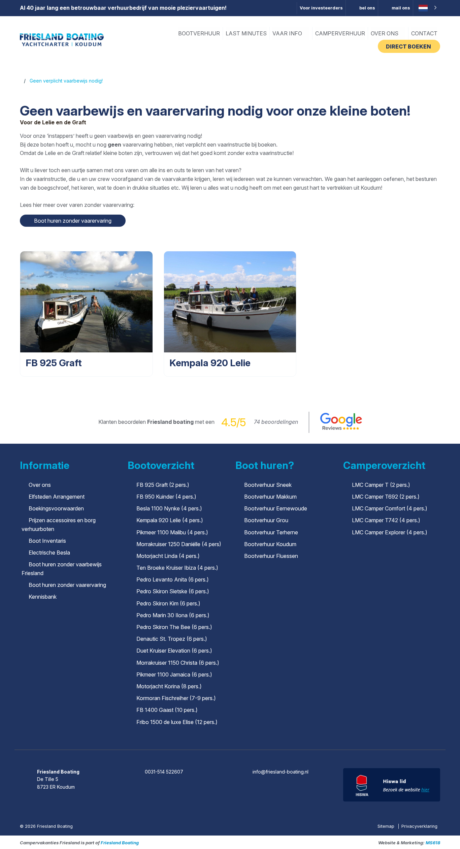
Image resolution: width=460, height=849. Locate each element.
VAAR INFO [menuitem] (287, 33)
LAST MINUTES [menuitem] (246, 33)
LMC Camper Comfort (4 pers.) (389, 508)
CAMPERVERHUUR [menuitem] (340, 33)
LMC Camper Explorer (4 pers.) (389, 532)
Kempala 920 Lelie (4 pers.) (169, 520)
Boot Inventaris (47, 540)
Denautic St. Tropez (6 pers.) (171, 638)
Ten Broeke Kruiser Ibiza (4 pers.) (177, 567)
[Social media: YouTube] (249, 753)
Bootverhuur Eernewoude (275, 508)
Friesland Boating (120, 842)
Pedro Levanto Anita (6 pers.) (172, 579)
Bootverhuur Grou (266, 520)
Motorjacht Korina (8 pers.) (169, 686)
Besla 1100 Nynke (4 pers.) (169, 508)
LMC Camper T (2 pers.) (381, 484)
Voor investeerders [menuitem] (321, 7)
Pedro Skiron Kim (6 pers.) (168, 603)
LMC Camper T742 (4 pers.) (386, 520)
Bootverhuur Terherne (271, 532)
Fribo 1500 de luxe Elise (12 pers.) (177, 722)
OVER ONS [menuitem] (385, 33)
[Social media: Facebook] (211, 753)
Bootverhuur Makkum (270, 496)
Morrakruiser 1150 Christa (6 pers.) (177, 662)
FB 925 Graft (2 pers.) (162, 484)
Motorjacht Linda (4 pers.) (168, 556)
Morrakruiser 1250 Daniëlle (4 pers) (178, 544)
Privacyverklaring (419, 826)
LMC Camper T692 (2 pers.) (386, 496)
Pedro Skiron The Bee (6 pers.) (174, 627)
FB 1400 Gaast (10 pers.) (167, 709)
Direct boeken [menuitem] (409, 46)
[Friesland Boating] (62, 39)
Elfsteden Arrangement (57, 496)
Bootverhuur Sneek (268, 484)
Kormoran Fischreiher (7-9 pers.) (176, 698)
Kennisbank (43, 596)
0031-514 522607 (164, 772)
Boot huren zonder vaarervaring (67, 584)
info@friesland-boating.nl (280, 772)
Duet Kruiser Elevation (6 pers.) (174, 650)
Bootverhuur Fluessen (271, 556)
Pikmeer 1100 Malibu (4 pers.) (172, 532)
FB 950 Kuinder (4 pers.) (166, 496)
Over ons (40, 484)
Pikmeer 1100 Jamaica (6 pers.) (174, 674)
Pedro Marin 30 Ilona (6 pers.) (172, 615)
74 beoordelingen (276, 421)
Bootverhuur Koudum (270, 544)
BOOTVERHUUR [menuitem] (199, 33)
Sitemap (386, 826)
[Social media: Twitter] (230, 753)
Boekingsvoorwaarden (56, 508)
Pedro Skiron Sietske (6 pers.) (172, 591)
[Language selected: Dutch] (426, 8)
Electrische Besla (49, 552)
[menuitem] (362, 8)
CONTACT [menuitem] (424, 33)
